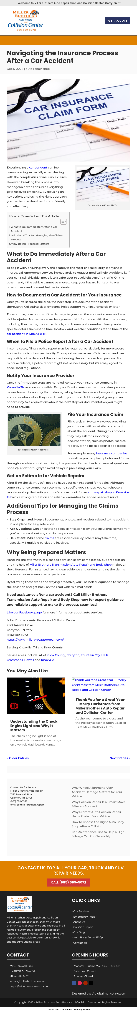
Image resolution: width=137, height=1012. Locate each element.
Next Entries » (120, 758)
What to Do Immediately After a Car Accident (34, 229)
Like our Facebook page (24, 612)
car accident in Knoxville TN (27, 334)
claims (49, 538)
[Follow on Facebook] (74, 983)
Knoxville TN (15, 387)
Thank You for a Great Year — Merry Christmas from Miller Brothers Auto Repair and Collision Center (100, 706)
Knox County (56, 655)
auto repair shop (38, 69)
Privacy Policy (82, 1009)
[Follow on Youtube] (85, 983)
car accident (38, 167)
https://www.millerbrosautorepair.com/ (35, 639)
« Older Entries (18, 758)
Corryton (73, 655)
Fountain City (90, 655)
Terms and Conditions (59, 1009)
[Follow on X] (91, 983)
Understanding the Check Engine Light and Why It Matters (33, 725)
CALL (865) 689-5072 (68, 882)
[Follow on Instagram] (80, 983)
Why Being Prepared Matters (30, 243)
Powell (29, 660)
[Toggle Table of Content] (62, 222)
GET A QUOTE (117, 21)
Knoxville (47, 660)
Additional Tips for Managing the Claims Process (37, 237)
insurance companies (111, 453)
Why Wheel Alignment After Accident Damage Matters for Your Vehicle (97, 792)
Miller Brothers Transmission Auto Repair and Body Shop (71, 564)
